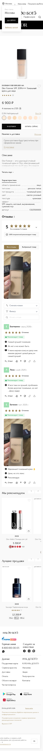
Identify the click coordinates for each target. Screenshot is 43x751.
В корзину (11, 126)
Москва (8, 4)
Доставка (6, 672)
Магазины (22, 4)
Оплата (5, 676)
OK (34, 741)
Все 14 (38, 113)
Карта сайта (29, 708)
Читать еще (7, 172)
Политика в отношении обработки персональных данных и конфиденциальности (20, 713)
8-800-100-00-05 (10, 648)
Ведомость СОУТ (7, 724)
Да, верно (11, 20)
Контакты (26, 681)
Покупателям (33, 4)
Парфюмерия (29, 17)
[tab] (9, 181)
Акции (24, 672)
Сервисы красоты (9, 668)
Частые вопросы (9, 685)
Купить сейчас (31, 126)
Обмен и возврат (9, 681)
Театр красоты (28, 676)
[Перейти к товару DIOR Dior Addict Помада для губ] (17, 526)
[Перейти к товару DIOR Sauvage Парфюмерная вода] (17, 594)
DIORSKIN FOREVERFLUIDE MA (13, 85)
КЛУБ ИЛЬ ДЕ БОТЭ (30, 664)
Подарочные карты (10, 664)
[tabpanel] (21, 197)
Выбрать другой (11, 27)
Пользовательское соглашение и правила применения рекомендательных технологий (18, 719)
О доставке (9, 147)
